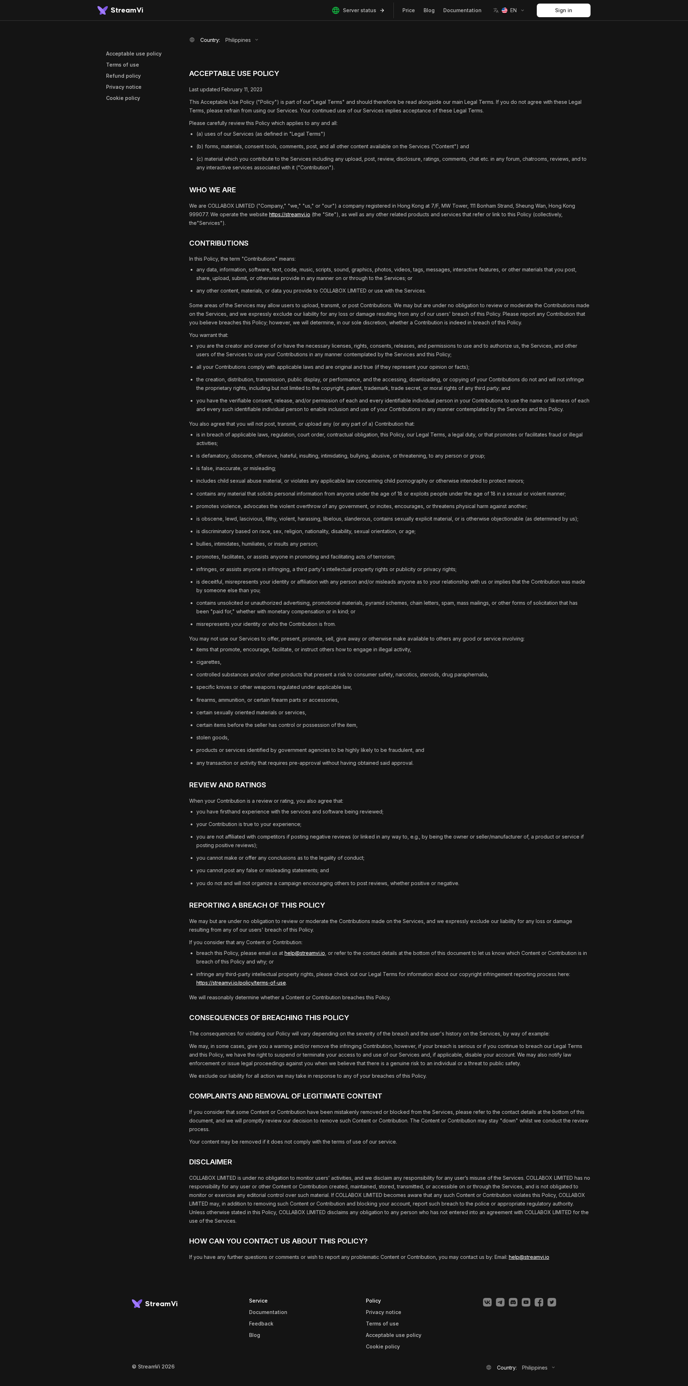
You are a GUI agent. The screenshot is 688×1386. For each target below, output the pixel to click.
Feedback (261, 1324)
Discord (513, 1302)
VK (487, 1302)
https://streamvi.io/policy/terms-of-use (241, 983)
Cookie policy (123, 98)
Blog (429, 10)
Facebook (539, 1302)
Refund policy (123, 76)
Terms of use (122, 65)
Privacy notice (124, 87)
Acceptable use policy (134, 53)
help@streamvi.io (305, 953)
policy (383, 1346)
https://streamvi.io (289, 214)
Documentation (462, 10)
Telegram (500, 1302)
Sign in (563, 10)
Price (408, 10)
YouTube (526, 1302)
